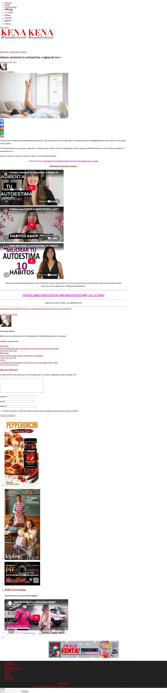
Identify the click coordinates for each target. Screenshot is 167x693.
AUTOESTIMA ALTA (19, 309)
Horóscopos (10, 677)
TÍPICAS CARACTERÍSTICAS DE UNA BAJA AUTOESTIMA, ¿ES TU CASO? (63, 295)
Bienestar (4, 52)
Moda (7, 5)
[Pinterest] (63, 128)
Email (2, 401)
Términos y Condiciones (58, 686)
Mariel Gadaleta (7, 72)
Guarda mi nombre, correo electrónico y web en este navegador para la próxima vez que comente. (40, 411)
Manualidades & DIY (14, 668)
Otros (2, 360)
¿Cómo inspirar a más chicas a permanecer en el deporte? (21, 355)
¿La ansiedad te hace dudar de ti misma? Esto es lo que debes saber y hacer (29, 362)
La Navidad (9, 679)
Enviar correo (63, 683)
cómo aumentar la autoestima (57, 309)
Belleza (8, 3)
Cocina (8, 666)
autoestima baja (36, 309)
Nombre (3, 396)
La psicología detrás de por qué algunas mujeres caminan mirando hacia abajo (29, 348)
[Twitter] (63, 125)
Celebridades (10, 7)
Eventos (8, 670)
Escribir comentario (8, 314)
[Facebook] (63, 121)
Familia (8, 673)
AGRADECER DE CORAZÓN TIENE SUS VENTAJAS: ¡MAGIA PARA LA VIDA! (70, 161)
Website (3, 406)
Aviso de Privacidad (40, 686)
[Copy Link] (63, 135)
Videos (7, 24)
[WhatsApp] (63, 132)
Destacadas (14, 52)
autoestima (5, 309)
